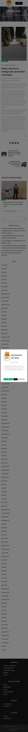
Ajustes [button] (15, 379)
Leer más (5, 379)
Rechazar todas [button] (21, 379)
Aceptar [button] (10, 379)
